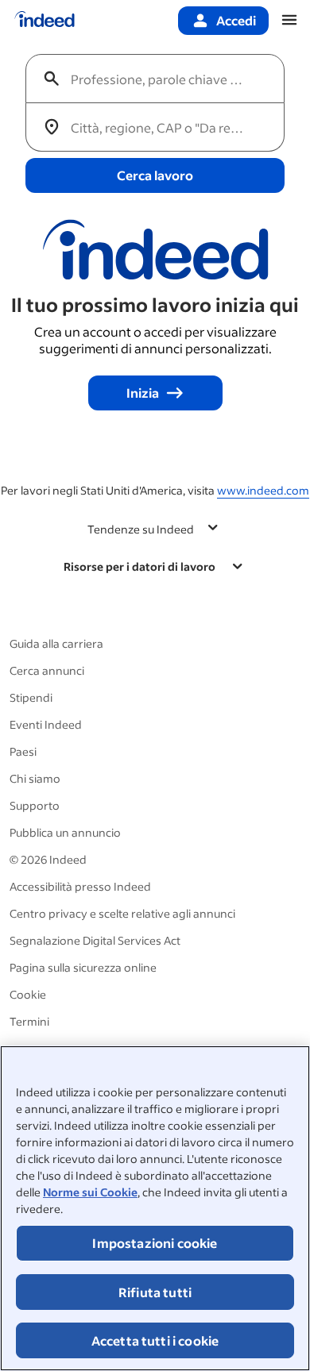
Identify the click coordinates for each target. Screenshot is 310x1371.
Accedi (236, 20)
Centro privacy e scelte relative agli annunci (122, 913)
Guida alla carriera (56, 643)
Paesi (23, 751)
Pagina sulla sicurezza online (83, 967)
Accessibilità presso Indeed (80, 886)
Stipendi (31, 697)
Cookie (28, 994)
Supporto (35, 805)
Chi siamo (35, 778)
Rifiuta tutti (155, 1292)
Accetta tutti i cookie (155, 1340)
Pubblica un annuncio (65, 832)
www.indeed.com (263, 490)
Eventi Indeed (46, 724)
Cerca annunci (47, 670)
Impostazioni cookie (154, 1242)
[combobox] (161, 78)
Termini (29, 1021)
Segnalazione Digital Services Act (95, 940)
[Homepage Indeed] (44, 20)
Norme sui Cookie (90, 1192)
